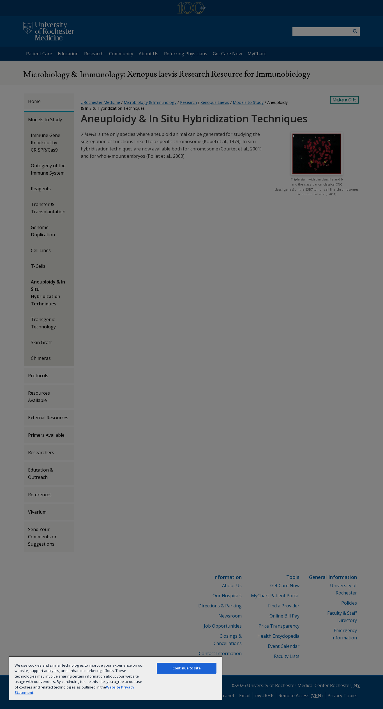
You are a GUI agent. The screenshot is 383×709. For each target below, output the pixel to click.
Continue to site (186, 668)
